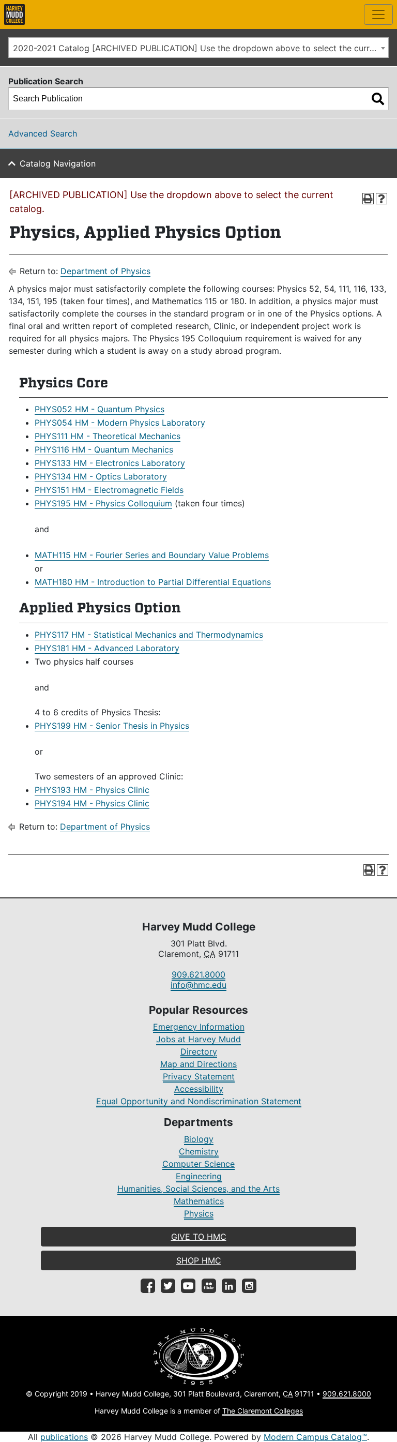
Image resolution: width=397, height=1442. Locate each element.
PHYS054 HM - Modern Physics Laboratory (120, 422)
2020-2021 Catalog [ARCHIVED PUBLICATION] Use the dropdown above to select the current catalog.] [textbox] (200, 48)
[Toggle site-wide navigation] (378, 14)
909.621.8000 (198, 974)
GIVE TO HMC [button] (198, 1236)
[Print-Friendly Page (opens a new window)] (368, 198)
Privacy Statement (199, 1076)
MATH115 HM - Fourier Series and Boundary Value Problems (152, 555)
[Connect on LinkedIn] (229, 1286)
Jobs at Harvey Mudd (198, 1039)
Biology (198, 1139)
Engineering (199, 1176)
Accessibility (198, 1089)
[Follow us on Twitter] (168, 1286)
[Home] (14, 14)
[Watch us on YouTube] (188, 1286)
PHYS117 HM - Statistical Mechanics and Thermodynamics (149, 634)
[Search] (378, 98)
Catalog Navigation (58, 163)
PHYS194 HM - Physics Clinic (92, 803)
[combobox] (198, 47)
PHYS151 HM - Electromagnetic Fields (109, 490)
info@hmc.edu (198, 985)
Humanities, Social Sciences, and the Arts (198, 1188)
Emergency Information (199, 1027)
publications (64, 1437)
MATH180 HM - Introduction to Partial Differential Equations (153, 582)
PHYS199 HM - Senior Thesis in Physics (112, 725)
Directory (198, 1051)
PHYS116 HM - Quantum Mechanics (104, 449)
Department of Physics (105, 271)
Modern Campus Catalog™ (315, 1437)
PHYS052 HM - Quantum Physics (99, 409)
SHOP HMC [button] (198, 1260)
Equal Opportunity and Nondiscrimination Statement (198, 1101)
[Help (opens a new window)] (381, 198)
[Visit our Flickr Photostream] (209, 1286)
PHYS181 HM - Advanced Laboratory (107, 648)
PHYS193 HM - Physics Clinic (92, 790)
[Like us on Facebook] (148, 1286)
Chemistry (199, 1151)
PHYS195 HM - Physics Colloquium (103, 503)
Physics (198, 1213)
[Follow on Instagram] (249, 1286)
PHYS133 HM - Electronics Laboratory (110, 463)
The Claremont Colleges (262, 1410)
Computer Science (198, 1164)
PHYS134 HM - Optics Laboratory (101, 476)
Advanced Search (42, 133)
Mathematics (199, 1201)
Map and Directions (198, 1064)
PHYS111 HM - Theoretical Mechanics (107, 436)
